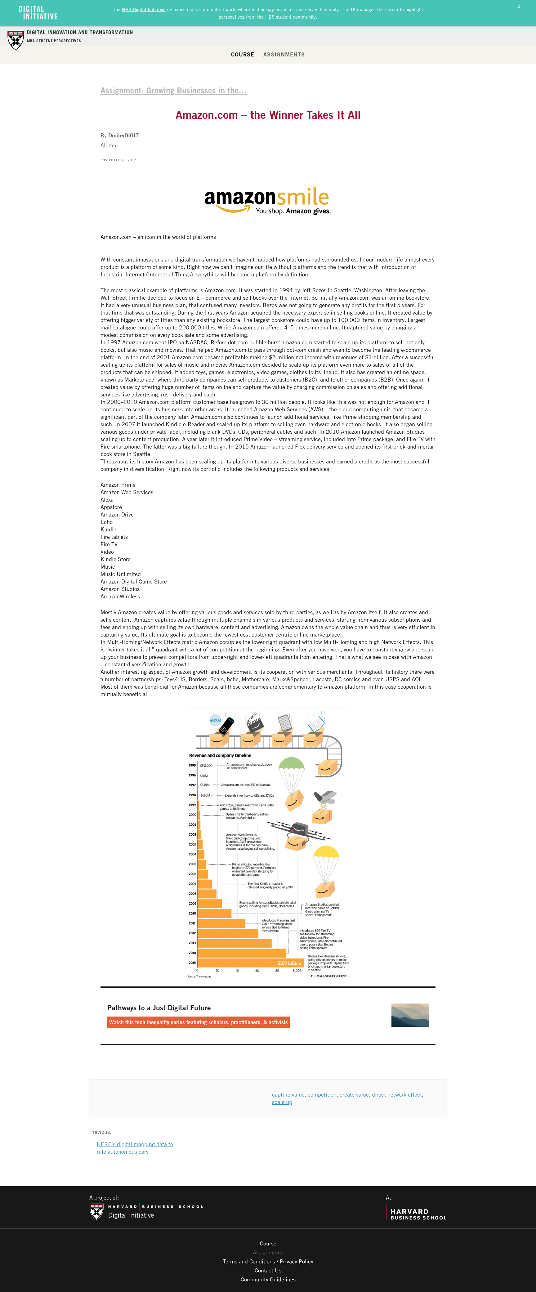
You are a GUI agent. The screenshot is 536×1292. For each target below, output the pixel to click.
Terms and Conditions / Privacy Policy (268, 1261)
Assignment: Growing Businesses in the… (173, 90)
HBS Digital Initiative (144, 9)
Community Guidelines (268, 1279)
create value (354, 1094)
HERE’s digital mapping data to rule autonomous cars (135, 1148)
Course (242, 54)
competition (322, 1094)
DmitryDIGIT (123, 135)
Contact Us (268, 1270)
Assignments (284, 54)
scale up (282, 1101)
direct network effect (397, 1094)
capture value (288, 1094)
